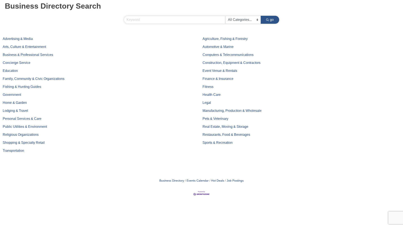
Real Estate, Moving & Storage (225, 126)
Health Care (212, 94)
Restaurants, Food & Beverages (226, 134)
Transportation (13, 150)
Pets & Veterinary (215, 118)
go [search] (272, 19)
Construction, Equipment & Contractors (231, 63)
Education (10, 71)
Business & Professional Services (28, 55)
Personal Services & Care (22, 118)
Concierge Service (16, 63)
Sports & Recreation (218, 142)
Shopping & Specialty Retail (24, 142)
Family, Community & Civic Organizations (33, 79)
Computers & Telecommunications (228, 55)
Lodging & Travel (15, 110)
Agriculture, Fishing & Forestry (225, 39)
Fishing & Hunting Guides (22, 86)
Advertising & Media (18, 39)
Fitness (208, 86)
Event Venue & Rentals (220, 71)
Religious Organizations (21, 134)
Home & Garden (15, 102)
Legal (207, 102)
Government (12, 94)
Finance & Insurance (218, 79)
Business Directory (171, 180)
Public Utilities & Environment (25, 126)
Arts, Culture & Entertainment (24, 47)
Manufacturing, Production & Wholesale (232, 110)
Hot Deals (217, 180)
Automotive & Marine (218, 47)
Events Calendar (198, 180)
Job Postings (235, 180)
